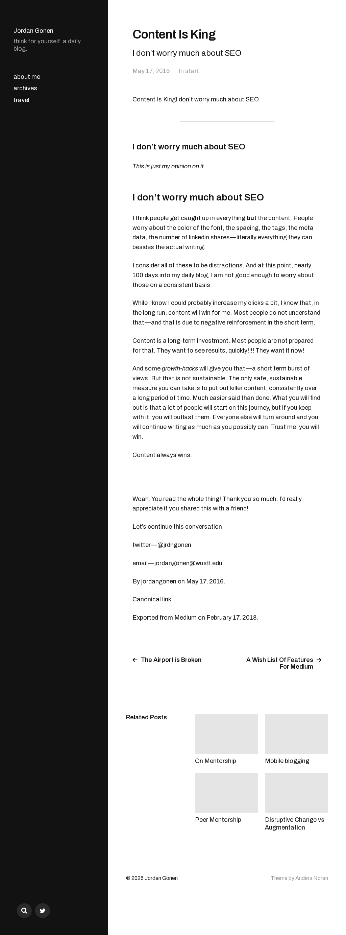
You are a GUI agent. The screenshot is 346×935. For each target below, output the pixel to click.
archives (25, 88)
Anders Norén (311, 878)
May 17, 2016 (151, 71)
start (192, 71)
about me (27, 76)
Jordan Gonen (33, 30)
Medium (185, 617)
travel (21, 100)
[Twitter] (42, 910)
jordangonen (158, 581)
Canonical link (151, 599)
